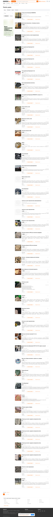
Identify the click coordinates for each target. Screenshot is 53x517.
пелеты (23, 395)
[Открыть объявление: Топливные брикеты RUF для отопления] (18, 248)
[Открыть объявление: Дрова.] (18, 145)
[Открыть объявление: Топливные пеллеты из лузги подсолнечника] (18, 37)
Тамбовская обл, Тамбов (24, 469)
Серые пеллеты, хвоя (26, 106)
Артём (23, 316)
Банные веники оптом (26, 176)
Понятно (32, 514)
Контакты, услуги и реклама (29, 510)
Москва (5, 499)
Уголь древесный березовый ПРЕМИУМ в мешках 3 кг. (32, 94)
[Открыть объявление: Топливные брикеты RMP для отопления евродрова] (18, 235)
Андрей (23, 414)
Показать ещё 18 (6, 505)
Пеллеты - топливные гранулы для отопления (30, 257)
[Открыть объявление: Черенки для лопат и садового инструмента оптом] (18, 421)
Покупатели (16, 3)
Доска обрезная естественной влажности (29, 269)
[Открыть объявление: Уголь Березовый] (18, 386)
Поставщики (8, 3)
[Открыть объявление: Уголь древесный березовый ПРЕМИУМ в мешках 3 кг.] (18, 97)
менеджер (23, 89)
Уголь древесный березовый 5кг (28, 47)
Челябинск (17, 503)
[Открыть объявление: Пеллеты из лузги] (18, 284)
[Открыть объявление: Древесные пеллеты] (18, 311)
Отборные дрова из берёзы (27, 407)
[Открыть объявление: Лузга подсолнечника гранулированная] (18, 168)
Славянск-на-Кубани (7, 503)
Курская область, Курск (24, 324)
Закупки (12, 3)
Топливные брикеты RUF (26, 130)
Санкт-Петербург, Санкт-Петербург (26, 145)
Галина (23, 215)
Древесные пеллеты (26, 308)
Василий (23, 137)
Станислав (23, 390)
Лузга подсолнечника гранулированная (29, 165)
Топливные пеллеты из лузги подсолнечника (30, 35)
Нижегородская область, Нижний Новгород (27, 386)
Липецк (17, 502)
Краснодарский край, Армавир (25, 15)
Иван (22, 30)
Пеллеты (23, 295)
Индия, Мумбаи (23, 361)
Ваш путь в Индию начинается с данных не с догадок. (32, 358)
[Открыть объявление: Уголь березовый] (18, 191)
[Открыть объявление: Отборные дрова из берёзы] (18, 410)
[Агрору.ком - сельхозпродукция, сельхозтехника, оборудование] (6, 1)
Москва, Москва (23, 121)
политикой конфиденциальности (23, 515)
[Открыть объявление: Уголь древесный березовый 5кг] (18, 49)
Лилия (23, 101)
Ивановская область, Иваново (25, 349)
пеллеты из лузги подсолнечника (28, 209)
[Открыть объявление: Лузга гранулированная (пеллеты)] (18, 85)
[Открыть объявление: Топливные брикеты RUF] (18, 133)
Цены (19, 3)
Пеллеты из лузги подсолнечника (28, 220)
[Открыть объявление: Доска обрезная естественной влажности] (18, 272)
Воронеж (17, 499)
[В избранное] (48, 13)
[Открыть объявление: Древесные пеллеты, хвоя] (18, 121)
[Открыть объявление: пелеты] (18, 398)
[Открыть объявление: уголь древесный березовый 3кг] (18, 61)
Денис (23, 183)
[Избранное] (47, 1)
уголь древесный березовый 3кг (28, 58)
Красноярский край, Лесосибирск (26, 311)
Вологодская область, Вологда (25, 133)
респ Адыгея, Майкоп (24, 235)
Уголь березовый (25, 188)
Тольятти (40, 499)
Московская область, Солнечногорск (26, 481)
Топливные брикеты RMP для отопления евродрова (32, 232)
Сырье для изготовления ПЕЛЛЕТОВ (29, 12)
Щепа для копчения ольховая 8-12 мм (29, 334)
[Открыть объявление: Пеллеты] (18, 298)
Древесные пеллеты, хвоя (27, 118)
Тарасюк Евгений (25, 370)
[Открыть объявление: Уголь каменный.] (18, 156)
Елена (23, 204)
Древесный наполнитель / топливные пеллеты (31, 23)
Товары (4, 3)
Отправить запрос (37, 19)
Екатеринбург (6, 502)
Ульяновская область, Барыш (25, 97)
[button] (37, 1)
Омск (28, 502)
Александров (29, 503)
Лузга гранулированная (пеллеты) (28, 82)
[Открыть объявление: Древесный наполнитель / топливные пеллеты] (18, 25)
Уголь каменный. (25, 153)
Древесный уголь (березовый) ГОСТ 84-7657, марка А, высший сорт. (34, 346)
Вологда (28, 499)
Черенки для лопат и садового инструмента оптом (31, 419)
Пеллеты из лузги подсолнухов (28, 466)
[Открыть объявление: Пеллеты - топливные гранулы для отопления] (18, 260)
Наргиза (23, 365)
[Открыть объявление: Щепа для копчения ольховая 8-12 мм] (18, 336)
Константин (23, 148)
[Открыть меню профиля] (49, 1)
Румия (23, 171)
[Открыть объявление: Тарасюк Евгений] (18, 373)
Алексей (23, 402)
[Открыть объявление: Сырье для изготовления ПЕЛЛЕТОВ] (18, 15)
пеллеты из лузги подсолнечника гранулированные (31, 200)
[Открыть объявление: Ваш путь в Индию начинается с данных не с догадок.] (18, 361)
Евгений (23, 353)
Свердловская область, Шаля (25, 73)
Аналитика (23, 3)
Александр (23, 113)
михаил (23, 485)
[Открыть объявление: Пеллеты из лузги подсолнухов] (18, 469)
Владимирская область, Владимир (26, 109)
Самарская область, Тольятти (25, 85)
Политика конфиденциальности (12, 513)
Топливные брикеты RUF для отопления (29, 245)
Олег (22, 18)
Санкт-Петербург (41, 502)
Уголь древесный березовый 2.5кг (28, 70)
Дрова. (23, 142)
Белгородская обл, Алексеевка (25, 212)
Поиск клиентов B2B (8, 36)
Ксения (23, 277)
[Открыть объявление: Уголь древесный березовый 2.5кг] (18, 73)
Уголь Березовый (25, 383)
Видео (26, 3)
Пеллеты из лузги (25, 282)
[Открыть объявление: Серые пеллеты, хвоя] (18, 109)
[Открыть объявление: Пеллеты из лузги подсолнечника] (18, 223)
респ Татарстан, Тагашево (25, 168)
